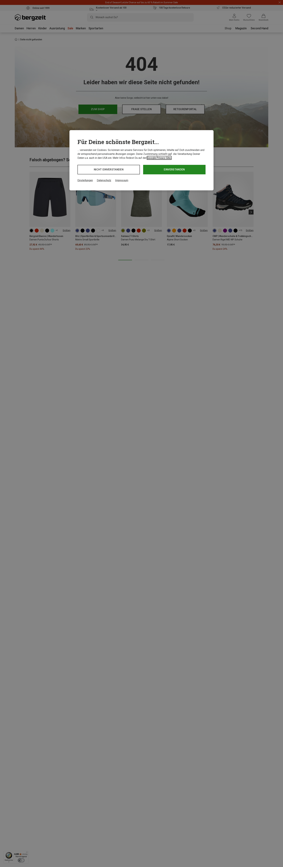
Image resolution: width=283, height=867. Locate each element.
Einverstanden (174, 169)
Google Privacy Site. (159, 157)
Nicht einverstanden (108, 169)
